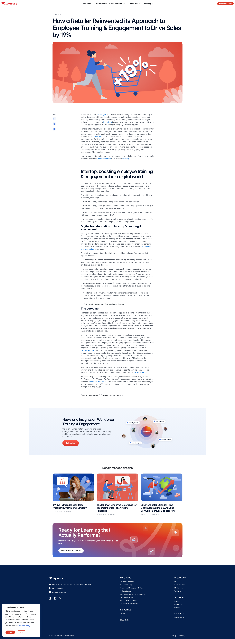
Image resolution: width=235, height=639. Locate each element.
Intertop (125, 159)
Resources (133, 4)
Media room (178, 588)
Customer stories (117, 4)
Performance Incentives (128, 600)
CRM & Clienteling (126, 597)
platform (98, 136)
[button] (54, 118)
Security (182, 636)
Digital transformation (90, 395)
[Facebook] (55, 598)
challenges (101, 114)
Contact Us (178, 604)
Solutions (87, 4)
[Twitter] (60, 598)
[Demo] (225, 3)
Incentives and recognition (112, 395)
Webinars (177, 591)
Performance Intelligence (129, 603)
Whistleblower (179, 617)
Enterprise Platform (127, 582)
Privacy (173, 636)
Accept (10, 632)
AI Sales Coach (125, 591)
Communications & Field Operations (132, 594)
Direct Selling (124, 620)
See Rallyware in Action (71, 550)
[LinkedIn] (50, 598)
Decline (21, 632)
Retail (122, 617)
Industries (100, 4)
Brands (122, 614)
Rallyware (9, 4)
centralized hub (87, 350)
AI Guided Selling (126, 585)
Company (147, 4)
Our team (177, 607)
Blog (176, 582)
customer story (104, 159)
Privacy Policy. (24, 625)
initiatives (107, 122)
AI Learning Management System (131, 588)
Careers (177, 601)
